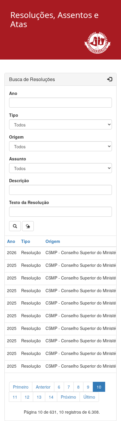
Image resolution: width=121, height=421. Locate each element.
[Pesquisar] (15, 226)
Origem (16, 137)
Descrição (19, 180)
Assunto (17, 159)
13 (39, 397)
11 (15, 397)
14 (51, 397)
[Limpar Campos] (28, 226)
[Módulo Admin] (109, 79)
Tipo (13, 115)
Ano (13, 93)
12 (27, 397)
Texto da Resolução (29, 202)
